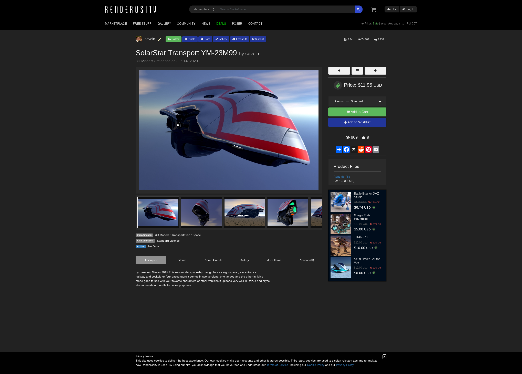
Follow (175, 39)
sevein (252, 53)
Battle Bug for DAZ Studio (366, 195)
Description (151, 260)
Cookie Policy (315, 364)
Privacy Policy (345, 364)
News (206, 23)
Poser (237, 23)
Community (186, 23)
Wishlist (259, 39)
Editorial (181, 260)
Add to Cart (359, 112)
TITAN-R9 (360, 237)
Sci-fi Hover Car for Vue (367, 260)
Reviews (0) (306, 260)
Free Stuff (142, 23)
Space (197, 235)
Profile (191, 39)
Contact (255, 23)
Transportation (180, 235)
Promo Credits (213, 260)
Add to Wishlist (358, 122)
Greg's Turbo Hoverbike (362, 217)
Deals (221, 23)
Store (206, 39)
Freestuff (241, 39)
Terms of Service (277, 364)
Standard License (168, 240)
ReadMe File (342, 176)
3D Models (162, 235)
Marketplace (116, 23)
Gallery (164, 23)
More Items (274, 260)
